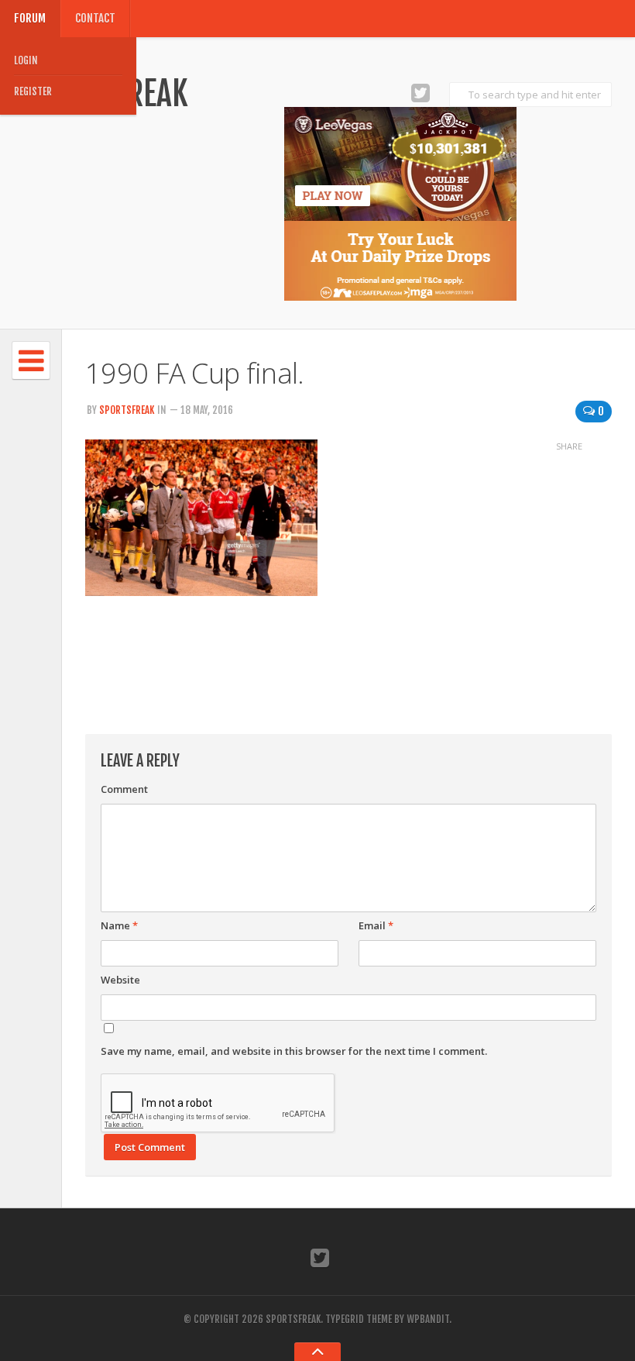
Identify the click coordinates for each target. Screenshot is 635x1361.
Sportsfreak (126, 410)
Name (119, 925)
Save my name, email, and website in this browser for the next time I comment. (294, 1051)
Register (33, 91)
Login (26, 60)
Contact (95, 18)
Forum (30, 18)
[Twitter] (420, 92)
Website (120, 980)
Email (376, 925)
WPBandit (428, 1319)
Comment (124, 789)
